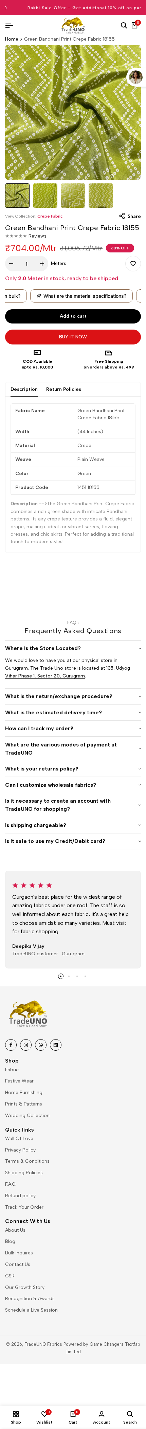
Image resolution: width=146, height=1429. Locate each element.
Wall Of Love (19, 1138)
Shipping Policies (24, 1173)
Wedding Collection (27, 1115)
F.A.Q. (10, 1184)
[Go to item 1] (60, 976)
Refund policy (20, 1196)
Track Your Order (24, 1207)
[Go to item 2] (69, 976)
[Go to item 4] (85, 976)
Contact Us (17, 1264)
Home (11, 39)
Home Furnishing (23, 1092)
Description (24, 389)
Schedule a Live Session (31, 1310)
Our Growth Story (24, 1287)
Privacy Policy (20, 1150)
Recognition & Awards (30, 1298)
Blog (10, 1241)
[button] (133, 263)
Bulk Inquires (19, 1253)
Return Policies (63, 389)
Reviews (38, 236)
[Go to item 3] (77, 976)
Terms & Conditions (27, 1161)
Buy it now (73, 337)
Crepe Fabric (50, 216)
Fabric (12, 1070)
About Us (15, 1230)
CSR (10, 1276)
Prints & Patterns (23, 1104)
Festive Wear (19, 1081)
